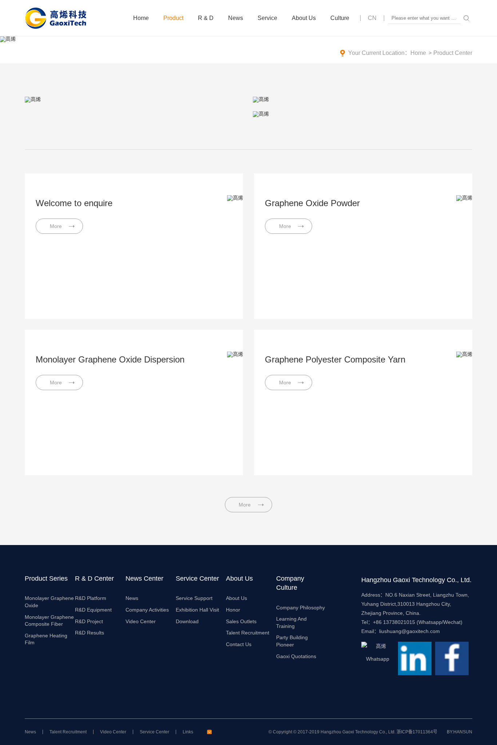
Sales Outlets (241, 621)
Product (173, 18)
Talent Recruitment (247, 633)
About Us (304, 18)
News (235, 18)
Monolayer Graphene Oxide (49, 601)
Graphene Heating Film (46, 639)
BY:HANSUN (459, 732)
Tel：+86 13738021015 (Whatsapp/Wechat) (411, 622)
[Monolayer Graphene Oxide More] (134, 100)
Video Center (141, 621)
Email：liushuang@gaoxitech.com (400, 631)
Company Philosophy (300, 607)
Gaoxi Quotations (296, 656)
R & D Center (94, 578)
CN (372, 18)
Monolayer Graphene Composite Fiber (49, 620)
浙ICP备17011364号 (417, 732)
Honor (233, 610)
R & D (206, 18)
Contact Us (238, 644)
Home (141, 18)
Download (187, 621)
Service (267, 18)
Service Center (197, 578)
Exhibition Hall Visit (197, 610)
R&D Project (89, 621)
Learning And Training (291, 622)
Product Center (452, 53)
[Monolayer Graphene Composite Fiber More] (362, 100)
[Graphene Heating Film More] (362, 114)
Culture (339, 18)
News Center (144, 578)
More (245, 505)
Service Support (194, 598)
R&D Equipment (93, 610)
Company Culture (290, 583)
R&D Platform (90, 598)
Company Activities (147, 610)
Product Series (46, 578)
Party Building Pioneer (292, 641)
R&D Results (89, 633)
